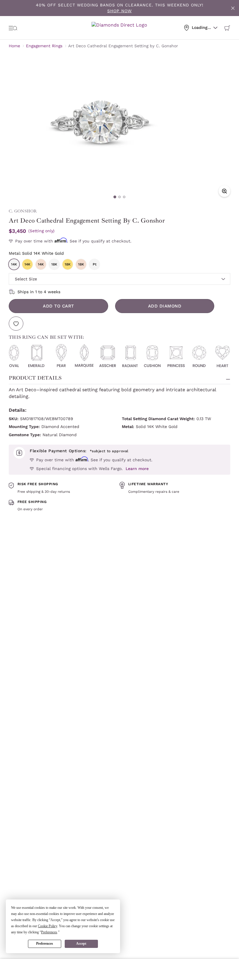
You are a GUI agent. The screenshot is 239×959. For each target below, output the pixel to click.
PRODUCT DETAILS (35, 378)
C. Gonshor (23, 211)
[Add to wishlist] (16, 324)
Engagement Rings (44, 45)
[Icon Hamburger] (13, 28)
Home (14, 45)
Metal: (36, 253)
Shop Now (119, 10)
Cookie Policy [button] (47, 926)
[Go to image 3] (124, 197)
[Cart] (227, 28)
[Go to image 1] (114, 196)
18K (54, 264)
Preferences (44, 943)
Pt (94, 264)
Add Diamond (165, 306)
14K (14, 264)
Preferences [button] (49, 932)
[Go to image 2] (119, 197)
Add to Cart (58, 306)
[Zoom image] (224, 191)
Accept (81, 943)
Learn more (137, 468)
